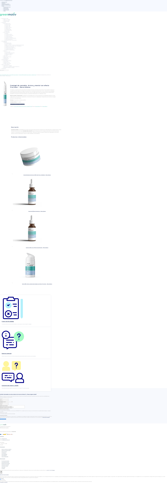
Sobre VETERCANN (5, 456)
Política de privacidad (3, 412)
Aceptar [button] (50, 470)
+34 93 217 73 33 (4, 438)
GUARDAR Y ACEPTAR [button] (3, 482)
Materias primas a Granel (9, 67)
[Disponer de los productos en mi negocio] (12, 406)
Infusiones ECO (8, 30)
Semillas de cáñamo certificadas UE (11, 66)
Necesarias (3, 479)
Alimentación (8, 29)
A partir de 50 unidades (8, 321)
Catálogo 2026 (6, 20)
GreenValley (6, 58)
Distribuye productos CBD (6, 450)
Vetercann (5, 57)
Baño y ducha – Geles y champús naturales (14, 45)
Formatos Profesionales (10, 38)
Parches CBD (8, 24)
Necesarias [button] (2, 478)
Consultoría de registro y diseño (10, 385)
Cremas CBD (7, 26)
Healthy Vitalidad (7, 56)
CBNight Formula (9, 53)
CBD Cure (5, 55)
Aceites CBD (7, 25)
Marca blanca (37, 106)
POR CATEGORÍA (6, 32)
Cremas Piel (7, 28)
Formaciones (6, 21)
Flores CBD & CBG (7, 63)
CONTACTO (4, 68)
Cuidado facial (8, 34)
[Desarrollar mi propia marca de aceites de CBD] (12, 407)
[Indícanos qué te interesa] (12, 405)
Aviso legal (3, 467)
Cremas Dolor (8, 27)
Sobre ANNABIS (4, 454)
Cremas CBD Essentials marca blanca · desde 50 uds (27, 74)
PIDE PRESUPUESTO (7, 60)
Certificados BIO (9, 39)
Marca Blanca (45, 106)
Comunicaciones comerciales (5, 409)
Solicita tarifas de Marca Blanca (17, 104)
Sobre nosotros (4, 451)
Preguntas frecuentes (5, 462)
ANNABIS (5, 42)
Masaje (6, 33)
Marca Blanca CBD (5, 74)
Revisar (53, 470)
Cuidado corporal (9, 35)
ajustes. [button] (48, 470)
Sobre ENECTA (4, 455)
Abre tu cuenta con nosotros (6, 449)
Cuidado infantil (9, 37)
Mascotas (7, 31)
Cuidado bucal (8, 36)
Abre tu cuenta (6, 19)
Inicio (1, 74)
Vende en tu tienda (7, 65)
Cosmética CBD (8, 54)
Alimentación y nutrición (10, 40)
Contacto (3, 468)
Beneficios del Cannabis (6, 463)
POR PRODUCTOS (6, 23)
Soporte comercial (6, 353)
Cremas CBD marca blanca (13, 74)
